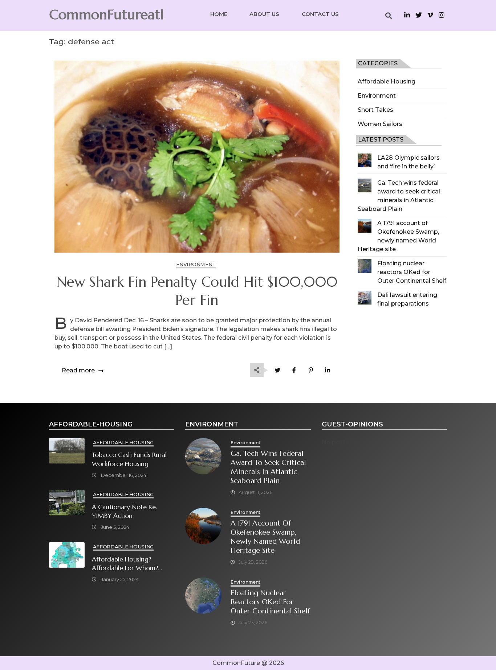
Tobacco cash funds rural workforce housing (129, 459)
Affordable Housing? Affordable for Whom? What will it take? (125, 563)
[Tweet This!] (277, 370)
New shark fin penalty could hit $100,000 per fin (197, 291)
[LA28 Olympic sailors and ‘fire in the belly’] (364, 160)
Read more (78, 370)
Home (218, 14)
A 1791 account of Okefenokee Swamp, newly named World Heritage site (265, 537)
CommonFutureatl (106, 14)
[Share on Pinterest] (311, 370)
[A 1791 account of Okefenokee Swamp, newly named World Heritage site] (364, 226)
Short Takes (375, 109)
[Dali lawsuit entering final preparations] (364, 298)
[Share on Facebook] (294, 370)
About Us (264, 14)
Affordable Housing (386, 81)
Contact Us (320, 14)
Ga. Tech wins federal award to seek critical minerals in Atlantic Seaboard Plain (268, 467)
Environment (377, 95)
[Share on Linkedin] (327, 370)
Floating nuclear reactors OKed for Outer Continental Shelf (411, 272)
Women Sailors (380, 123)
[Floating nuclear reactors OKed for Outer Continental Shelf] (364, 266)
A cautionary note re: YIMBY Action (124, 511)
